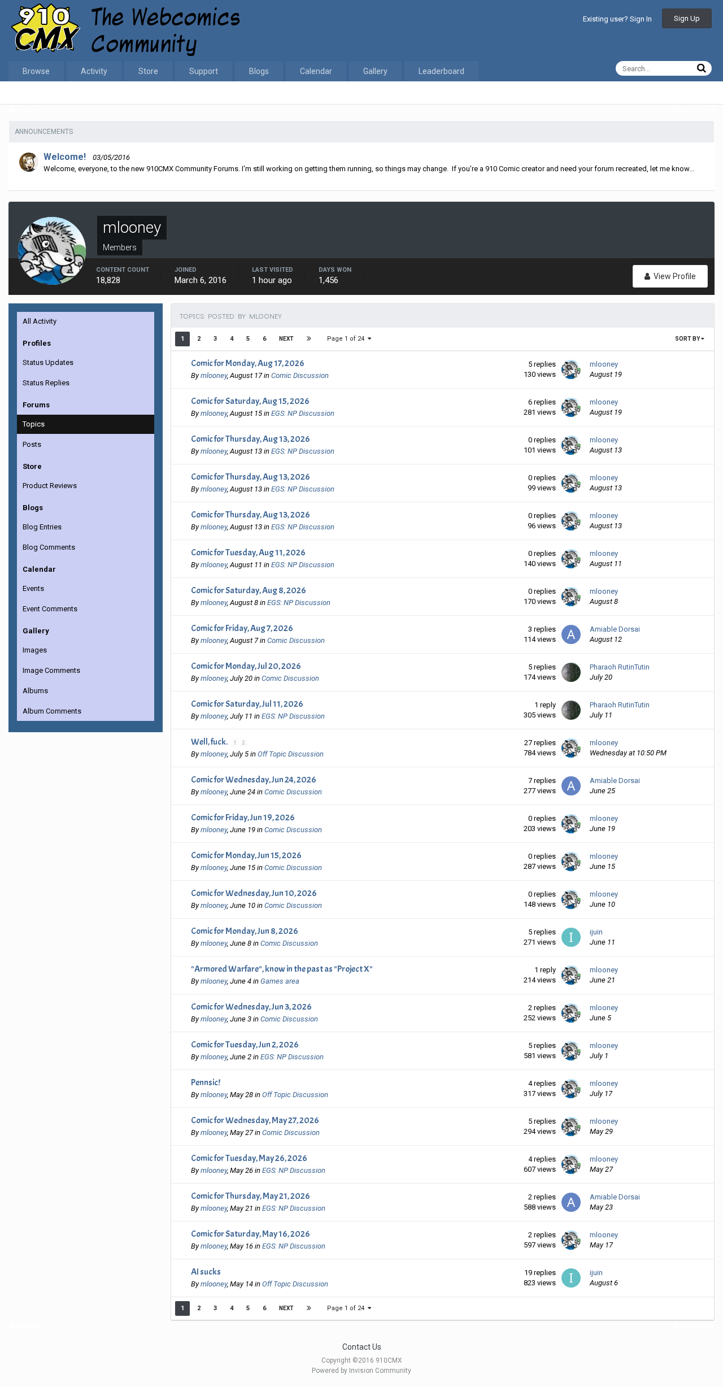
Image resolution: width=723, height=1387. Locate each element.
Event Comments (50, 609)
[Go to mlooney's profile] (571, 369)
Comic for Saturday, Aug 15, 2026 (250, 401)
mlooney (214, 375)
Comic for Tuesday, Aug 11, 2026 (248, 552)
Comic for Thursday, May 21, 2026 (250, 1196)
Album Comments (52, 711)
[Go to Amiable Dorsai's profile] (571, 634)
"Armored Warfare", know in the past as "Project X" (282, 969)
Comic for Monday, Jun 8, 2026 (244, 931)
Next (286, 339)
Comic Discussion (300, 375)
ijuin (596, 932)
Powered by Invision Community (361, 1371)
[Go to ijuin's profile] (571, 937)
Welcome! (64, 156)
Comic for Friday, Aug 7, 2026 (242, 628)
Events (33, 588)
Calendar (316, 71)
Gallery (375, 71)
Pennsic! (205, 1082)
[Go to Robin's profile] (28, 162)
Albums (35, 690)
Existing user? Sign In (617, 19)
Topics (34, 424)
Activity (94, 71)
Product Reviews (50, 485)
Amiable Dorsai (615, 629)
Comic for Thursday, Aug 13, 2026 (250, 439)
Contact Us (361, 1346)
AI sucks (206, 1271)
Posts (32, 444)
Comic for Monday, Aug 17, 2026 (247, 363)
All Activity (39, 321)
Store (148, 71)
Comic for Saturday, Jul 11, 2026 (247, 704)
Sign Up (687, 18)
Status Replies (46, 383)
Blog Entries (42, 527)
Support (203, 71)
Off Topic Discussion (291, 754)
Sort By (688, 339)
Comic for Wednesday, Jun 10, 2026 (254, 893)
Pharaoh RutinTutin (620, 667)
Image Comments (51, 670)
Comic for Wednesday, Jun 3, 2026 (251, 1006)
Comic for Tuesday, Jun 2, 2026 (245, 1044)
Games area (279, 981)
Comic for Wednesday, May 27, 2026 (255, 1120)
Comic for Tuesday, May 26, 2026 (249, 1158)
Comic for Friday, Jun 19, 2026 (243, 817)
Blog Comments (49, 547)
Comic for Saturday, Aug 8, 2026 (248, 590)
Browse (36, 71)
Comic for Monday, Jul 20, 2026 (246, 666)
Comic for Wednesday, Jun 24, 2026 (253, 779)
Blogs (259, 71)
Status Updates (48, 362)
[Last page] (309, 339)
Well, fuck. (210, 741)
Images (35, 650)
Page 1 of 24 (347, 338)
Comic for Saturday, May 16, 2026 (250, 1234)
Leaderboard (441, 71)
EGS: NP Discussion (302, 413)
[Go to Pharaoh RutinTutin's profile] (571, 672)
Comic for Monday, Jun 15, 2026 (246, 855)
